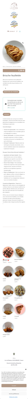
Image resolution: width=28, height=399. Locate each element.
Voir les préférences (14, 393)
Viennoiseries (9, 66)
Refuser (14, 389)
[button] (26, 369)
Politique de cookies (13, 397)
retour (6, 114)
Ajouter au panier (11, 92)
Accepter (14, 385)
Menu (4, 66)
